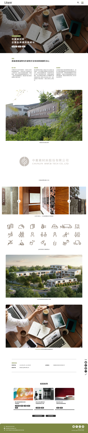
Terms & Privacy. (81, 429)
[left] (19, 201)
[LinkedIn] (86, 368)
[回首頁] (8, 3)
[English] (78, 2)
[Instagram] (80, 426)
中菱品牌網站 (38, 349)
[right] (69, 201)
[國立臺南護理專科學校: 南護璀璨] (23, 399)
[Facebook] (86, 365)
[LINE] (86, 362)
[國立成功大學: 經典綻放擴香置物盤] (64, 399)
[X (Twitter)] (86, 371)
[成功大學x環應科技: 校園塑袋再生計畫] (44, 399)
